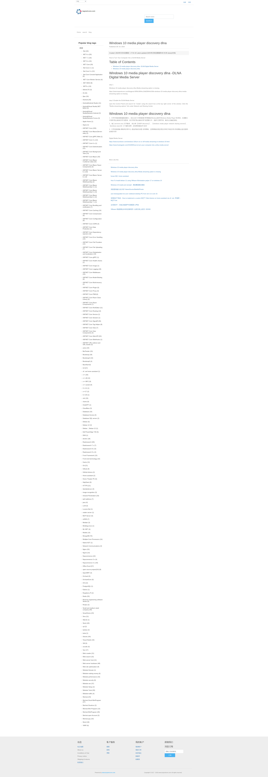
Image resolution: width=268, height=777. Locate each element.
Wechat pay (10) (88, 719)
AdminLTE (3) (87, 89)
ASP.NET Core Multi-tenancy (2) (92, 283)
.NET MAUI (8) (87, 83)
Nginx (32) (86, 549)
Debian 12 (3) (87, 425)
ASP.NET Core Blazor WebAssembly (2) (90, 181)
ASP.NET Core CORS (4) (91, 224)
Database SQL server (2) (91, 418)
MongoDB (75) (87, 536)
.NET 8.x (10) (87, 61)
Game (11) (86, 462)
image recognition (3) (90, 492)
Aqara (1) (86, 125)
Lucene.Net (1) (88, 509)
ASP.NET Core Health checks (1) (92, 261)
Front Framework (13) (90, 455)
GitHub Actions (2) (89, 472)
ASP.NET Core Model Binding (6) (92, 278)
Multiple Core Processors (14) (92, 539)
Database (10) (87, 411)
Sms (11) (86, 616)
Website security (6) (89, 680)
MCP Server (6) (88, 516)
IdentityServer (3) (88, 489)
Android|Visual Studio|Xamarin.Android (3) (92, 112)
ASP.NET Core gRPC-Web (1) (92, 136)
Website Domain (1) (89, 670)
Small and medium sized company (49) (91, 609)
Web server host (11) (90, 660)
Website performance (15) (91, 677)
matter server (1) (88, 512)
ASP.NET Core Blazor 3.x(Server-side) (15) (90, 161)
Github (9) (86, 469)
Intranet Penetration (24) (91, 496)
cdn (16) (85, 398)
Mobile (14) (86, 532)
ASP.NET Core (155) (89, 128)
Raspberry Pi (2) (88, 593)
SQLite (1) (86, 620)
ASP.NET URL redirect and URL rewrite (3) (91, 343)
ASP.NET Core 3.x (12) (90, 140)
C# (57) (85, 368)
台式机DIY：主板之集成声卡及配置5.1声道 (125, 205)
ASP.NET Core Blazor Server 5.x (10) (92, 171)
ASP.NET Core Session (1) (91, 318)
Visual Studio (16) (88, 640)
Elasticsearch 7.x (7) (89, 445)
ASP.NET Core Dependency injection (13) (92, 233)
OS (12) (85, 583)
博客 (108, 753)
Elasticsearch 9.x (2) (89, 452)
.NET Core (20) (88, 64)
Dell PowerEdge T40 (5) (91, 432)
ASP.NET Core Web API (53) (92, 336)
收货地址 (138, 753)
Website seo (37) (88, 683)
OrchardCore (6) (88, 579)
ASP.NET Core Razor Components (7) (90, 303)
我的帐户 (138, 747)
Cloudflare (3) (87, 408)
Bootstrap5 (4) (87, 361)
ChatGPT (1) (87, 405)
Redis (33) (86, 596)
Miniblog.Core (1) (88, 526)
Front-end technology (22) (91, 459)
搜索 (108, 747)
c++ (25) (85, 375)
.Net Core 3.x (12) (89, 71)
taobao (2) (86, 630)
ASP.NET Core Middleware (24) (91, 273)
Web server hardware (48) (91, 663)
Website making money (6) (91, 673)
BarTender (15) (88, 351)
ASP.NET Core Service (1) (91, 314)
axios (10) (86, 348)
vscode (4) (86, 646)
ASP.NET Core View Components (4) (89, 332)
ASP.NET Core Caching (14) (92, 210)
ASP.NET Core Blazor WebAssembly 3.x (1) (90, 186)
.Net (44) (86, 51)
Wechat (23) (87, 697)
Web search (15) (88, 657)
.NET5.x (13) (87, 86)
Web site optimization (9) (91, 667)
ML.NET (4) (86, 529)
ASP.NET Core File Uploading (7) (92, 248)
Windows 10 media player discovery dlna (126, 68)
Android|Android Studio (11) (92, 103)
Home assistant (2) (89, 475)
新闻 (108, 750)
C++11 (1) (86, 388)
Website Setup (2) (89, 687)
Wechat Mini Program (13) (91, 708)
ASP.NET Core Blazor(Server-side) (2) (92, 132)
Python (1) (86, 589)
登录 (189, 2)
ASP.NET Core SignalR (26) (92, 321)
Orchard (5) (86, 576)
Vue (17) (85, 650)
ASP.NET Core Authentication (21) (92, 147)
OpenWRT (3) (87, 573)
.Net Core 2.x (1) (88, 68)
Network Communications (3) (92, 546)
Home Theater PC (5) (90, 479)
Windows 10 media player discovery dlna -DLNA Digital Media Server (135, 66)
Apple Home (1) (88, 121)
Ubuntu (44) (87, 636)
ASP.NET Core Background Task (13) (92, 152)
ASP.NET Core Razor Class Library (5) (92, 298)
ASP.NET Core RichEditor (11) (93, 307)
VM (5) (85, 643)
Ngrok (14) (86, 553)
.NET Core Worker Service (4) (93, 79)
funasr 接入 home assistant (120, 176)
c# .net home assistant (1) (91, 371)
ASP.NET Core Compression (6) (92, 214)
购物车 (138, 756)
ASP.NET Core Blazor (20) (91, 157)
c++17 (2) (86, 391)
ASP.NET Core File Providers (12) (92, 243)
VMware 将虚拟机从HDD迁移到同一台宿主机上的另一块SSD (131, 209)
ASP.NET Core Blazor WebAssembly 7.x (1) (90, 201)
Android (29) (87, 100)
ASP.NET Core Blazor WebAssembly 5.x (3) (90, 191)
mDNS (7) (86, 519)
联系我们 (80, 762)
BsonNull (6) (87, 364)
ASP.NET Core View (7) (90, 328)
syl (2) (85, 626)
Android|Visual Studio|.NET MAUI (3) (92, 107)
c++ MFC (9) (87, 381)
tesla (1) (85, 633)
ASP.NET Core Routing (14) (92, 311)
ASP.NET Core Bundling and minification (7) (92, 206)
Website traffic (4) (88, 693)
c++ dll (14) (86, 378)
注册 (184, 2)
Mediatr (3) (86, 522)
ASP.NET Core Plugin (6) (91, 287)
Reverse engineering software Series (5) (93, 600)
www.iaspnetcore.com (108, 772)
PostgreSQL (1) (88, 586)
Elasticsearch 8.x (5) (89, 449)
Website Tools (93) (89, 690)
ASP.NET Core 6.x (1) (90, 143)
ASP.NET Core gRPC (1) (91, 257)
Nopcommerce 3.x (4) (90, 559)
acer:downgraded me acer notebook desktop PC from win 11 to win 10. (134, 194)
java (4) (85, 502)
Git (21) (85, 465)
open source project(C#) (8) (92, 569)
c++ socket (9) (87, 385)
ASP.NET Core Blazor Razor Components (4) (92, 166)
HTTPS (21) (87, 485)
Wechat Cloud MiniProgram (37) (92, 701)
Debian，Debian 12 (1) (90, 428)
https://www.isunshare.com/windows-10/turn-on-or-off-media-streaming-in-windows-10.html (139, 141)
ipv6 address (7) (88, 499)
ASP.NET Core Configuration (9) (92, 219)
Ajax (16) (86, 96)
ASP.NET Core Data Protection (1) (89, 228)
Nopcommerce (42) (89, 556)
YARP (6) (86, 725)
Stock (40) (86, 623)
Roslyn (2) (86, 605)
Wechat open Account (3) (91, 715)
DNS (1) (85, 435)
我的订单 (138, 750)
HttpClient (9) (87, 482)
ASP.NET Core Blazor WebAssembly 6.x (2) (90, 196)
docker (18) (86, 438)
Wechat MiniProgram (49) (91, 712)
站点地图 (80, 747)
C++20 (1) (86, 395)
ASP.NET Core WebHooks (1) (92, 339)
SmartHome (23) (88, 613)
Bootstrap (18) (87, 354)
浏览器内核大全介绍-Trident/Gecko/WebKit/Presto (127, 189)
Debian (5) (86, 422)
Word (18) (86, 722)
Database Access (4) (89, 415)
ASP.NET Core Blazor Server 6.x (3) (92, 176)
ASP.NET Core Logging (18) (92, 269)
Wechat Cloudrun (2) (90, 705)
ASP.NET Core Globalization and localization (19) (92, 253)
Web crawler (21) (88, 653)
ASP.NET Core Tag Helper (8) (92, 324)
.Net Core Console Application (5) (92, 75)
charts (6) (86, 401)
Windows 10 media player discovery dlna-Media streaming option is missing (136, 172)
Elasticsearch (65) (89, 442)
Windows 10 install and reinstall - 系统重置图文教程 (128, 185)
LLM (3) (85, 506)
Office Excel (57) (88, 566)
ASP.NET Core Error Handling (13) (92, 238)
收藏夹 (138, 759)
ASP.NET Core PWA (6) (90, 294)
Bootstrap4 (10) (88, 358)
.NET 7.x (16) (87, 58)
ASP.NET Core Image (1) (91, 266)
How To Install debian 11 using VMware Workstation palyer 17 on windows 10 (136, 180)
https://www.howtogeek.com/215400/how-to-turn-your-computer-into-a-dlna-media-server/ (139, 145)
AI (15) (85, 93)
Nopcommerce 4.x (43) (90, 563)
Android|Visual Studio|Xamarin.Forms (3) (91, 117)
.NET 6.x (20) (87, 54)
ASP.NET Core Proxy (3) (91, 291)
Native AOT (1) (88, 542)
